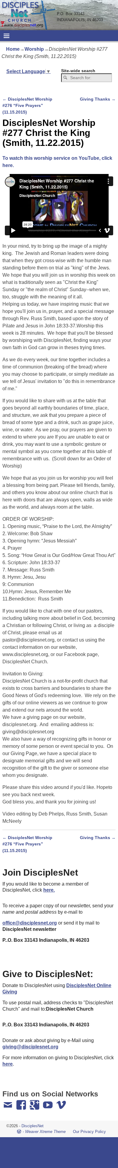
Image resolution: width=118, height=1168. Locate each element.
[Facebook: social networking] (22, 1102)
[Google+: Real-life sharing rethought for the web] (35, 1102)
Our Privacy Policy (89, 1131)
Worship (34, 49)
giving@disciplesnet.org (30, 1046)
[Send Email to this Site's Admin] (8, 1102)
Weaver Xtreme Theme (45, 1131)
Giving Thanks (98, 99)
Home (13, 49)
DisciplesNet (32, 1126)
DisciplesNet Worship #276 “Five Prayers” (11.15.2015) (27, 105)
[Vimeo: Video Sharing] (62, 1102)
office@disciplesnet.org (29, 922)
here (7, 1064)
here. (49, 890)
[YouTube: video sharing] (48, 1102)
